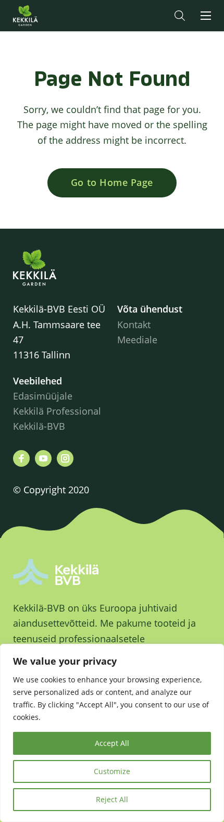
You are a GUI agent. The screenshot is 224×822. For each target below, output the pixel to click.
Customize (112, 771)
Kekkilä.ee (46, 15)
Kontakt (134, 324)
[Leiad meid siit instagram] (65, 458)
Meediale (137, 339)
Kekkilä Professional (58, 411)
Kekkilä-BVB (39, 426)
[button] (180, 15)
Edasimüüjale (42, 396)
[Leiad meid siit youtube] (43, 458)
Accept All (112, 743)
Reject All (112, 799)
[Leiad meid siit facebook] (21, 458)
